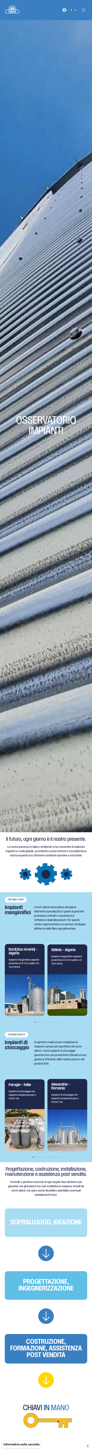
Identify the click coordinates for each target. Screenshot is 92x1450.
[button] (16, 899)
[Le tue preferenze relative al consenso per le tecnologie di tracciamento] (88, 1446)
